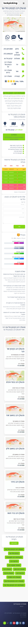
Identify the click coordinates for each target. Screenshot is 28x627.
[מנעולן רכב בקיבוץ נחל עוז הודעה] (13, 38)
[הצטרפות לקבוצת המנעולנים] (4, 623)
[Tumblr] (20, 623)
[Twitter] (17, 623)
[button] (22, 123)
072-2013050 (20, 365)
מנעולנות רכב (19, 93)
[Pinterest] (14, 623)
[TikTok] (7, 623)
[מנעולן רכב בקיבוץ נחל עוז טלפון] (20, 38)
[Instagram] (10, 623)
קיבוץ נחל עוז (10, 130)
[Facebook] (23, 623)
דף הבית (21, 606)
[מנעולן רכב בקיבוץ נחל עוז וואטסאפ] (7, 38)
